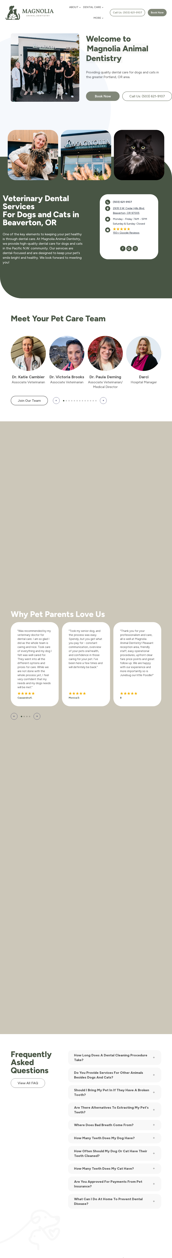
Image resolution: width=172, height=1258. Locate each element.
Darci (144, 376)
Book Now (103, 96)
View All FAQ (28, 1083)
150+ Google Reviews (126, 232)
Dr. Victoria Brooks (66, 376)
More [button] (97, 17)
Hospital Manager (144, 382)
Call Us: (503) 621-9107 (127, 12)
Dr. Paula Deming (105, 376)
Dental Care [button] (92, 7)
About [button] (73, 7)
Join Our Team (29, 401)
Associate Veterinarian (28, 382)
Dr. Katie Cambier (28, 376)
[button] (56, 400)
